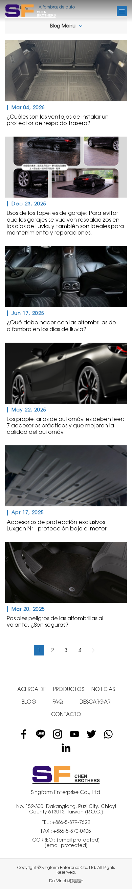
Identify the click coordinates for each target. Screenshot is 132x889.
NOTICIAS (103, 689)
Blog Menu (62, 25)
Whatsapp (108, 734)
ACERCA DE (31, 689)
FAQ (57, 702)
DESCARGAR (95, 702)
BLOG (29, 702)
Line (41, 734)
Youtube (74, 734)
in (66, 748)
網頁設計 (75, 880)
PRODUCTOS (68, 689)
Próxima (93, 650)
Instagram (57, 734)
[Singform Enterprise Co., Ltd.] (30, 11)
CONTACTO (66, 714)
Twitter (91, 734)
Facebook (24, 734)
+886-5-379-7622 (71, 822)
